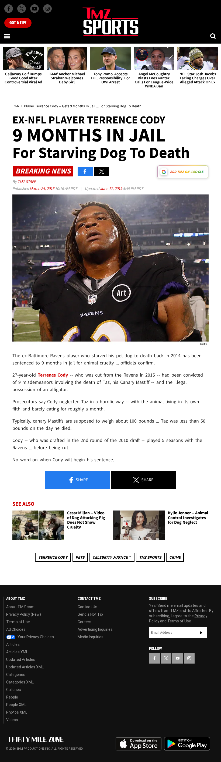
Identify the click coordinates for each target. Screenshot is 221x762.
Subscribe (201, 632)
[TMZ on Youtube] (34, 8)
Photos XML (16, 712)
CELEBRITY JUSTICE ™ (111, 557)
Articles (13, 644)
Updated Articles (20, 659)
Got (17, 23)
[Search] (213, 36)
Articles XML (17, 652)
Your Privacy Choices (35, 637)
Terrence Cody (53, 375)
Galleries (13, 689)
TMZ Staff (27, 181)
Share (81, 479)
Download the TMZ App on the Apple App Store (138, 744)
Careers (84, 622)
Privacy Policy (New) (23, 614)
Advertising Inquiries (95, 629)
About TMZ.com (20, 607)
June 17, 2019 (111, 188)
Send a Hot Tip (90, 614)
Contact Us (87, 607)
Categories (15, 674)
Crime (175, 557)
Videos (12, 720)
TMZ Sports (150, 557)
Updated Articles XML (25, 667)
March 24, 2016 (42, 188)
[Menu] (7, 36)
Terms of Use (18, 622)
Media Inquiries (90, 637)
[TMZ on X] (21, 8)
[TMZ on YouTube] (177, 658)
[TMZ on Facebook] (8, 8)
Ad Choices (16, 629)
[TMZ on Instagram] (47, 8)
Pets (79, 557)
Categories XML (20, 682)
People (12, 697)
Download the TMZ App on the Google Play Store (187, 744)
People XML (16, 705)
